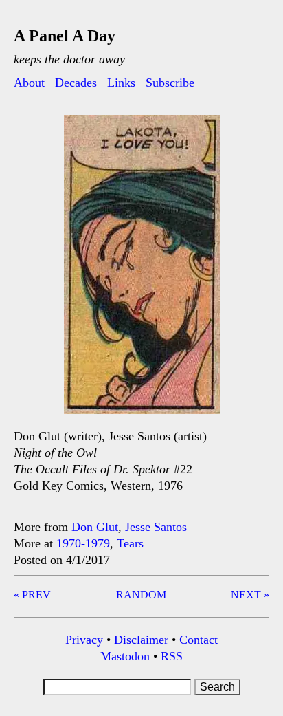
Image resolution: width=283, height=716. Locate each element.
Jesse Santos (156, 527)
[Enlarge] (202, 133)
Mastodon (125, 656)
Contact (198, 640)
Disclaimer (141, 640)
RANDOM (141, 594)
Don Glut (94, 527)
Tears (130, 543)
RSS (172, 656)
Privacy (84, 640)
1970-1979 (83, 543)
